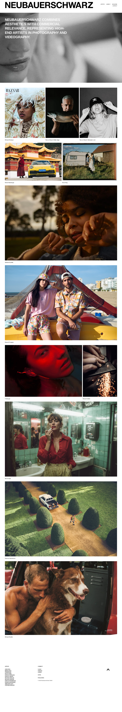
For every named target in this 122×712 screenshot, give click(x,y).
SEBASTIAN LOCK (9, 683)
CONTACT (115, 5)
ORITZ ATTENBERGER (11, 680)
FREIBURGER (8, 672)
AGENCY (108, 4)
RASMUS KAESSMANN (10, 682)
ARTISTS (103, 4)
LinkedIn (40, 672)
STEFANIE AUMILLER (10, 685)
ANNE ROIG (7, 669)
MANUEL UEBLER (9, 676)
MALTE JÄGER (8, 673)
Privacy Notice (41, 677)
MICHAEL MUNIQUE (9, 679)
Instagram (40, 670)
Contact (39, 669)
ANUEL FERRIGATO (10, 675)
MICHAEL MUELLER (9, 677)
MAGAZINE (114, 4)
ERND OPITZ (8, 670)
